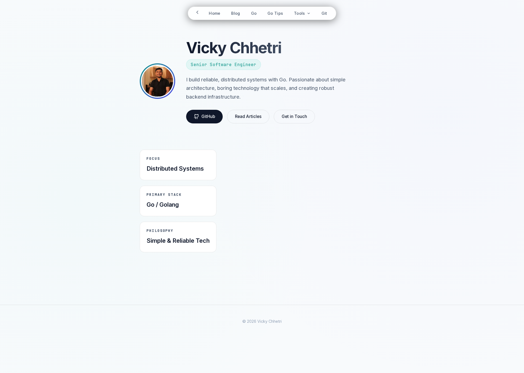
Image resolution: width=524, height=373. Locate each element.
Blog (235, 13)
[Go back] (197, 13)
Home (214, 13)
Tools (300, 13)
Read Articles (248, 116)
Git (324, 13)
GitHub (208, 116)
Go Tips (275, 13)
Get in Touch (294, 116)
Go (254, 13)
